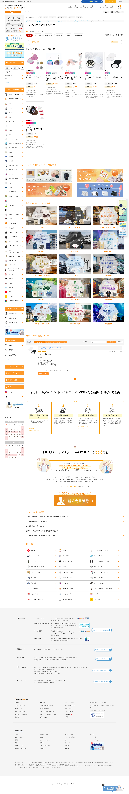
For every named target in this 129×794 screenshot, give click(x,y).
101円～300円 (8, 75)
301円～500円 (8, 78)
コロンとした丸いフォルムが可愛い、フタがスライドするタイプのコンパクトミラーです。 (113, 96)
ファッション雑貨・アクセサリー (102, 561)
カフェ (16, 734)
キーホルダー (66, 583)
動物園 (67, 748)
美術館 (67, 745)
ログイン (110, 1)
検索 (111, 342)
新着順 (68, 35)
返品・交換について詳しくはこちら (101, 670)
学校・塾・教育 (13, 322)
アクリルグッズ (67, 594)
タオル (10, 183)
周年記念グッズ (11, 350)
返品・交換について (20, 711)
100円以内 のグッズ (10, 72)
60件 (121, 35)
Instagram (11, 392)
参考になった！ (43, 373)
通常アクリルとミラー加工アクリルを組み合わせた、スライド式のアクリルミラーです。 (54, 93)
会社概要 (17, 717)
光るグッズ (97, 594)
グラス (10, 134)
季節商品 (33, 583)
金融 (16, 743)
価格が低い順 (48, 35)
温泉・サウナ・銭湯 (45, 745)
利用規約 (42, 702)
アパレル (67, 740)
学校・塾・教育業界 (70, 737)
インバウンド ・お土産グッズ (13, 227)
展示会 (10, 345)
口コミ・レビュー (69, 702)
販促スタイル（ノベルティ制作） (99, 702)
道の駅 (42, 748)
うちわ (10, 218)
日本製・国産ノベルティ (15, 256)
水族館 (92, 734)
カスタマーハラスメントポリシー (48, 714)
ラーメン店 (93, 737)
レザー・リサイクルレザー (101, 583)
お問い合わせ (43, 717)
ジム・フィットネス (45, 740)
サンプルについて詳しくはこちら (101, 681)
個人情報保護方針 (44, 708)
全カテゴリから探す (14, 94)
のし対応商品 (12, 223)
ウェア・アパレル (67, 561)
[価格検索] (22, 68)
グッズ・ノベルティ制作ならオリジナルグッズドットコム (41, 21)
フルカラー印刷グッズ (14, 300)
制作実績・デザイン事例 (21, 714)
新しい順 (39, 342)
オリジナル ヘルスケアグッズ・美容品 (68, 21)
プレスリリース (69, 711)
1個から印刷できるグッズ (69, 599)
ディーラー (68, 743)
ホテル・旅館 (18, 737)
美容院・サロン (44, 734)
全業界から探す (13, 313)
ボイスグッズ (12, 278)
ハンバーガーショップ (96, 740)
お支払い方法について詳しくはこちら (100, 630)
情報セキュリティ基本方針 (47, 711)
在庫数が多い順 (78, 35)
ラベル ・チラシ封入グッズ (14, 251)
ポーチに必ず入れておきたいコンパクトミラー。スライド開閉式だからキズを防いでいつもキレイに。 (94, 96)
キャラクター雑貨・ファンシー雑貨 (103, 588)
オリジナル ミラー (84, 21)
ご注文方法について (20, 705)
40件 (117, 35)
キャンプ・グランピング (21, 748)
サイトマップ (68, 708)
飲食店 (42, 737)
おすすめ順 (38, 35)
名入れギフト (34, 594)
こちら (19, 30)
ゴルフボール (12, 210)
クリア (120, 342)
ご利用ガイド (18, 702)
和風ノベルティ (13, 260)
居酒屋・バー (43, 743)
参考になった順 (61, 342)
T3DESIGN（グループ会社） (97, 710)
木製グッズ (11, 265)
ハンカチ (11, 187)
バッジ (10, 283)
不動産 (16, 740)
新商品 (33, 550)
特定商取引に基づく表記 (46, 705)
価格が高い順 (59, 35)
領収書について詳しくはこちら (102, 649)
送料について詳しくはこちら (102, 658)
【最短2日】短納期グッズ (37, 599)
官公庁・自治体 (13, 318)
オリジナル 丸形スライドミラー (51, 348)
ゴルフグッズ (12, 205)
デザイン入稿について (20, 708)
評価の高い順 (50, 342)
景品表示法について (70, 705)
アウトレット (97, 599)
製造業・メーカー (19, 745)
